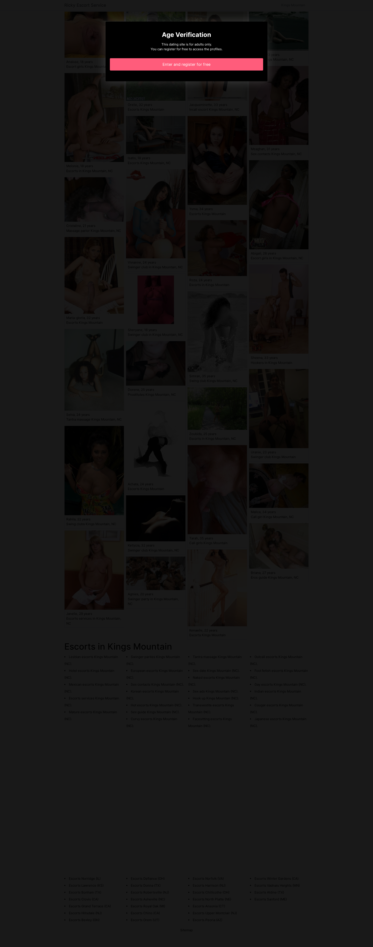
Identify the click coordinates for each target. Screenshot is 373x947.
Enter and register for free (186, 64)
